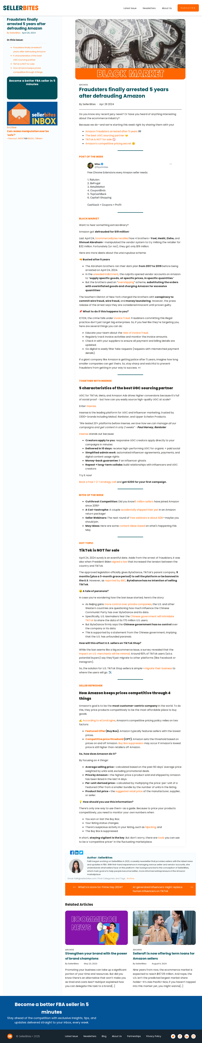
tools (161, 838)
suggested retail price (129, 791)
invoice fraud (122, 318)
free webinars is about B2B (146, 518)
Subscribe (188, 7)
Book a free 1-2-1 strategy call (97, 482)
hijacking (150, 827)
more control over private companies (128, 604)
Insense (91, 406)
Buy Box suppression (130, 743)
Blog (104, 1036)
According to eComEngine (99, 720)
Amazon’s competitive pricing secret (108, 143)
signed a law (119, 562)
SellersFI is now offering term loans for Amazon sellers (164, 956)
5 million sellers (144, 501)
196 (19, 138)
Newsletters (149, 8)
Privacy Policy (153, 1036)
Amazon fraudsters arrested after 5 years (111, 131)
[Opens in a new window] (129, 184)
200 (32, 138)
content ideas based (132, 526)
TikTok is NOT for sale (24, 63)
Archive (11, 127)
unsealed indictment (106, 274)
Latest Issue (130, 8)
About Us (167, 8)
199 (28, 138)
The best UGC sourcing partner (104, 135)
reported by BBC (115, 580)
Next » (40, 138)
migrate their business (158, 668)
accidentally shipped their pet (139, 510)
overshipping (126, 282)
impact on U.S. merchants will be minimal (104, 653)
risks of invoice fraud (135, 333)
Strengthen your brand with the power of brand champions (96, 956)
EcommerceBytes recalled (112, 238)
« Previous (11, 138)
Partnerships (134, 1036)
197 (22, 138)
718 (36, 138)
